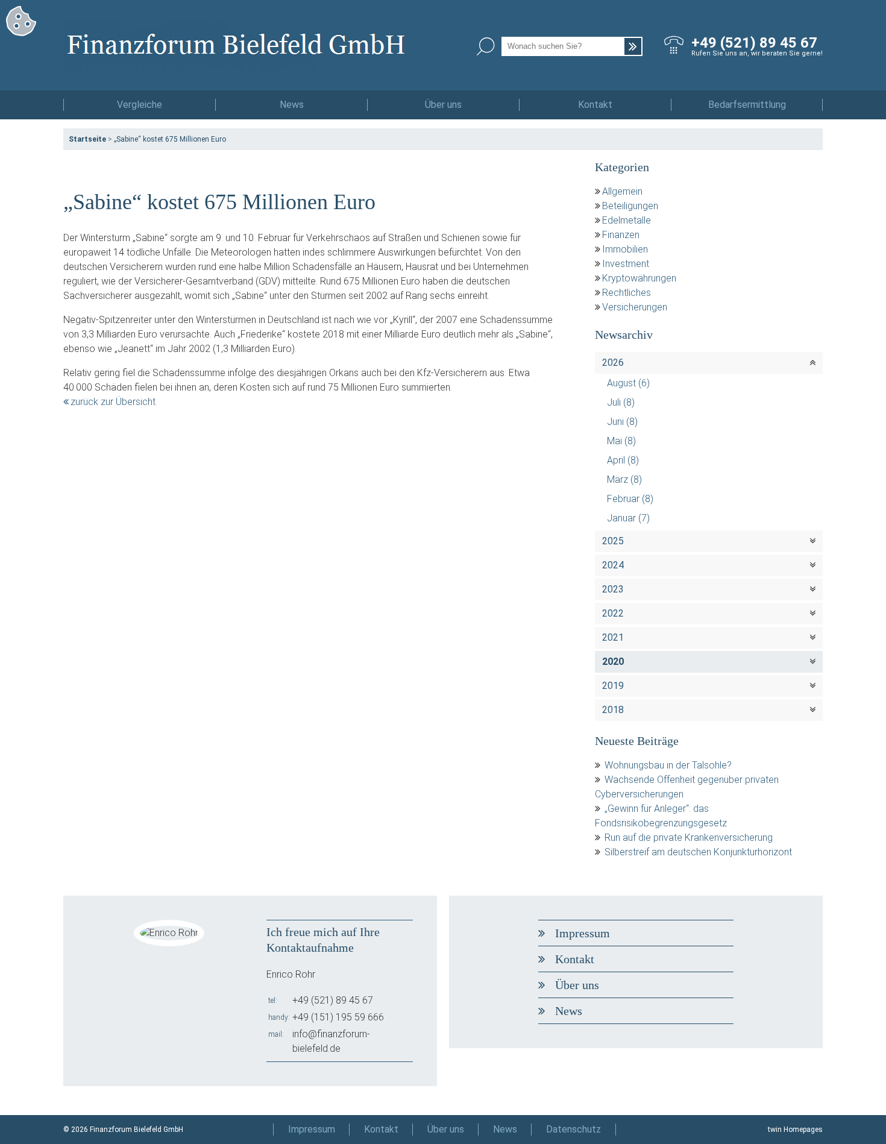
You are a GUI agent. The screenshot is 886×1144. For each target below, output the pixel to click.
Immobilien (625, 249)
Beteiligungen (630, 206)
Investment (625, 263)
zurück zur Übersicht (113, 401)
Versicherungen (634, 307)
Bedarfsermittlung (747, 104)
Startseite (87, 139)
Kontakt (595, 104)
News (292, 104)
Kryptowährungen (639, 278)
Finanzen (620, 234)
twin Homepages (795, 1129)
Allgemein (622, 191)
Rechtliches (626, 292)
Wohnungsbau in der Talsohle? (668, 765)
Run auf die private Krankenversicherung (689, 837)
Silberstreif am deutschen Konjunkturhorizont (698, 852)
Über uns (443, 104)
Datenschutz (573, 1129)
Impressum (582, 933)
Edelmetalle (626, 220)
